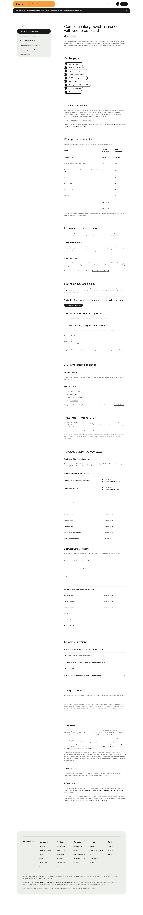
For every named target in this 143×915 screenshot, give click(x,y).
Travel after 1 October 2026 (77, 81)
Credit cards (23, 27)
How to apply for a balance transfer (29, 45)
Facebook (110, 850)
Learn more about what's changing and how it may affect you (66, 10)
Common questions (75, 88)
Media (41, 858)
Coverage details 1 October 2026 (79, 85)
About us (42, 846)
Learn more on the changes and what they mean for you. (81, 431)
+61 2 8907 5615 (119, 405)
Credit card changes (25, 54)
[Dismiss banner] (126, 10)
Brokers (101, 4)
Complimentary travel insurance (28, 31)
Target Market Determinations (64, 882)
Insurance (76, 862)
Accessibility (43, 862)
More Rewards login (79, 854)
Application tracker (79, 858)
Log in (124, 4)
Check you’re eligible (75, 64)
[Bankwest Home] (20, 4)
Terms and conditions (96, 850)
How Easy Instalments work (27, 40)
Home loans (60, 858)
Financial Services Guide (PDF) (100, 271)
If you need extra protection (77, 71)
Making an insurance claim (76, 74)
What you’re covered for (76, 67)
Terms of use (94, 858)
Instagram (110, 846)
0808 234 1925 (74, 394)
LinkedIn (109, 854)
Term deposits (61, 862)
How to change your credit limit (28, 50)
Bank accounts (61, 846)
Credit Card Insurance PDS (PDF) (98, 800)
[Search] (117, 4)
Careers (41, 854)
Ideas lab (42, 866)
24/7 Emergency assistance (77, 78)
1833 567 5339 (75, 391)
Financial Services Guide (45, 882)
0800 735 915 (74, 401)
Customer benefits (45, 850)
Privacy (92, 854)
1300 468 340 (114, 235)
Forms (92, 862)
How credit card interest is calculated (30, 36)
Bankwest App (77, 846)
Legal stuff (93, 846)
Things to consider (74, 92)
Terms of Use (34, 882)
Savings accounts (62, 850)
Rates (58, 866)
